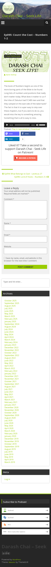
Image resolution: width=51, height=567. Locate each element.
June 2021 (9, 392)
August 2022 (10, 358)
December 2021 (11, 376)
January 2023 (10, 345)
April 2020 (9, 428)
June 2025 (9, 311)
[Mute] (37, 125)
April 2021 (9, 397)
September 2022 (12, 355)
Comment (9, 199)
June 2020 (9, 423)
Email (7, 235)
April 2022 (9, 365)
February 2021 (11, 402)
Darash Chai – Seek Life (21, 15)
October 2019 (10, 444)
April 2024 (9, 337)
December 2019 (11, 438)
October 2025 (10, 300)
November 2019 (12, 441)
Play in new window (20, 129)
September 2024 (12, 324)
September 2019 (12, 446)
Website (7, 246)
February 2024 (11, 342)
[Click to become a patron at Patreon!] (25, 158)
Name (7, 223)
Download (35, 129)
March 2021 (10, 399)
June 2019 (9, 454)
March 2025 (10, 316)
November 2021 (12, 378)
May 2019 (9, 457)
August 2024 (10, 326)
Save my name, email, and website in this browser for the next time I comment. (23, 259)
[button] (12, 134)
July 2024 (8, 329)
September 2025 (12, 303)
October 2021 (10, 381)
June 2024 (9, 332)
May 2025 (9, 313)
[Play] (7, 125)
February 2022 (11, 371)
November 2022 (12, 350)
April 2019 (9, 459)
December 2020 (11, 407)
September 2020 (12, 415)
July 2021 (8, 389)
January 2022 (10, 373)
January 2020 (10, 436)
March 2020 (10, 431)
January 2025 (10, 321)
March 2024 (10, 339)
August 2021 (10, 386)
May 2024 (9, 334)
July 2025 (8, 308)
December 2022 (11, 347)
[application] (25, 125)
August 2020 (10, 418)
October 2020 (10, 412)
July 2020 (8, 420)
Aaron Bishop (11, 75)
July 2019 (8, 451)
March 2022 (10, 368)
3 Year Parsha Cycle (12, 56)
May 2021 (9, 394)
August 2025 (10, 306)
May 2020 (9, 425)
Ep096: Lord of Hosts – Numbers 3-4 (30, 177)
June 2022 (9, 360)
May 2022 (9, 363)
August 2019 (10, 449)
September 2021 (12, 384)
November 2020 (12, 410)
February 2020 (11, 433)
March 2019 (10, 462)
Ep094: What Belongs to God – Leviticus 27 (23, 173)
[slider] (42, 125)
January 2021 (10, 405)
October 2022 (10, 352)
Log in (7, 479)
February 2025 (11, 319)
